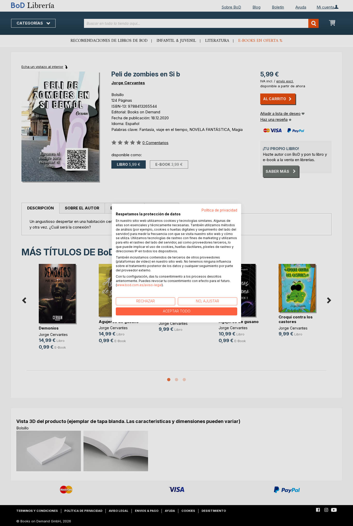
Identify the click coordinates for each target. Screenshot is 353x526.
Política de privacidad (219, 210)
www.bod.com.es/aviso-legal (139, 285)
